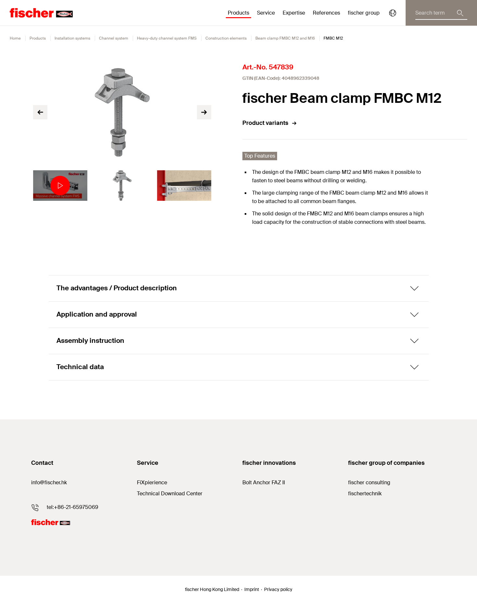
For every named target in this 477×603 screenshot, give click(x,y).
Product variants (265, 123)
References (326, 12)
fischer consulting (369, 482)
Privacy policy (278, 589)
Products (38, 38)
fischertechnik (365, 493)
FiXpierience (152, 482)
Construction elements (226, 38)
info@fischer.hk (49, 482)
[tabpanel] (60, 185)
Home (15, 38)
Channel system (113, 38)
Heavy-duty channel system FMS (167, 38)
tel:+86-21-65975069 (72, 507)
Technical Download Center (169, 493)
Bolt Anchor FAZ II (263, 482)
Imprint (251, 589)
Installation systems (72, 38)
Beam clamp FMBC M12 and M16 (285, 38)
